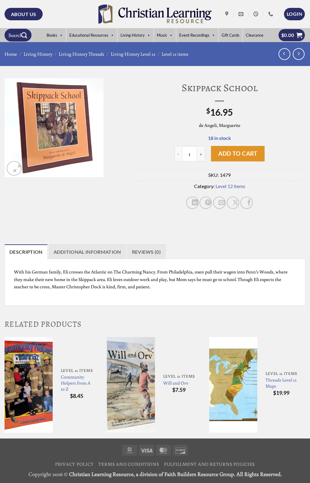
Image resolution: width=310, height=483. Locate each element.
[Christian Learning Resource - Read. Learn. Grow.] (155, 14)
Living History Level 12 (133, 54)
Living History (132, 35)
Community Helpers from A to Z (76, 383)
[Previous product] (299, 54)
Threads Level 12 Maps (281, 383)
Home (11, 54)
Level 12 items (175, 54)
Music (162, 35)
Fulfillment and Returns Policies (209, 464)
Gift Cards (230, 35)
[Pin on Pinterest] (206, 203)
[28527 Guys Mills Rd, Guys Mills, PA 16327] (227, 14)
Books (52, 35)
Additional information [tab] (87, 252)
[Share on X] (233, 203)
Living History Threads (81, 54)
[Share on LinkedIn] (192, 203)
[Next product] (284, 54)
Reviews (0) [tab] (146, 252)
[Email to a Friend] (219, 203)
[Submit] (24, 35)
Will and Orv (175, 383)
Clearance (254, 35)
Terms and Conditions (128, 464)
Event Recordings (194, 35)
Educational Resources (88, 35)
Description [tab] (26, 252)
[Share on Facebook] (246, 203)
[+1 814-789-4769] (271, 14)
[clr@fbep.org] (242, 14)
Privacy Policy (74, 464)
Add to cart (237, 153)
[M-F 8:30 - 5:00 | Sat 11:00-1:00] (256, 14)
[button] (294, 14)
